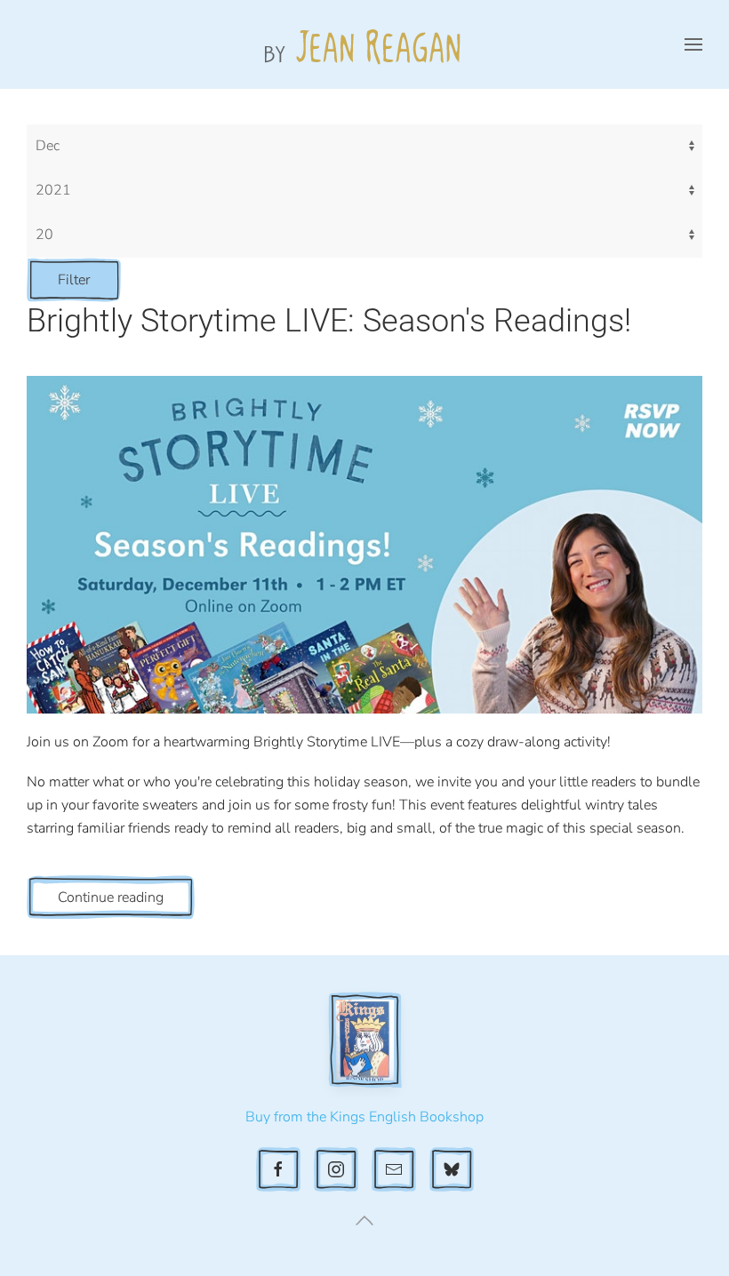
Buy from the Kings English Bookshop (364, 1117)
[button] (693, 44)
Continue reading (111, 897)
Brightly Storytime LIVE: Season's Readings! (329, 320)
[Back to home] (364, 44)
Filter (74, 280)
